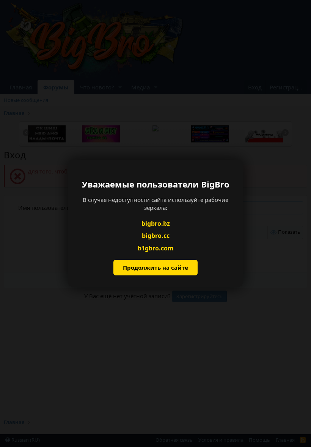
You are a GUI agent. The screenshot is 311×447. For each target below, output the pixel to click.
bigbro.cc (156, 235)
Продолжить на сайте (155, 267)
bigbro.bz (155, 223)
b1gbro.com (156, 248)
